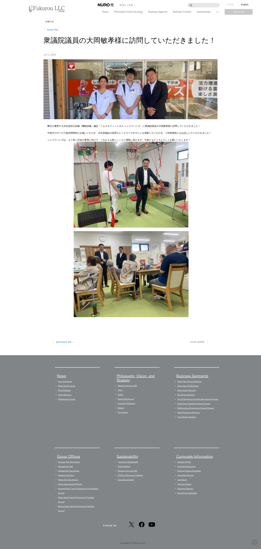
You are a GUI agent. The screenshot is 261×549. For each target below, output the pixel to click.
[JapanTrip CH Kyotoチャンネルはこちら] (152, 524)
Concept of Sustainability (128, 462)
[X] (131, 524)
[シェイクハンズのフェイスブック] (141, 524)
